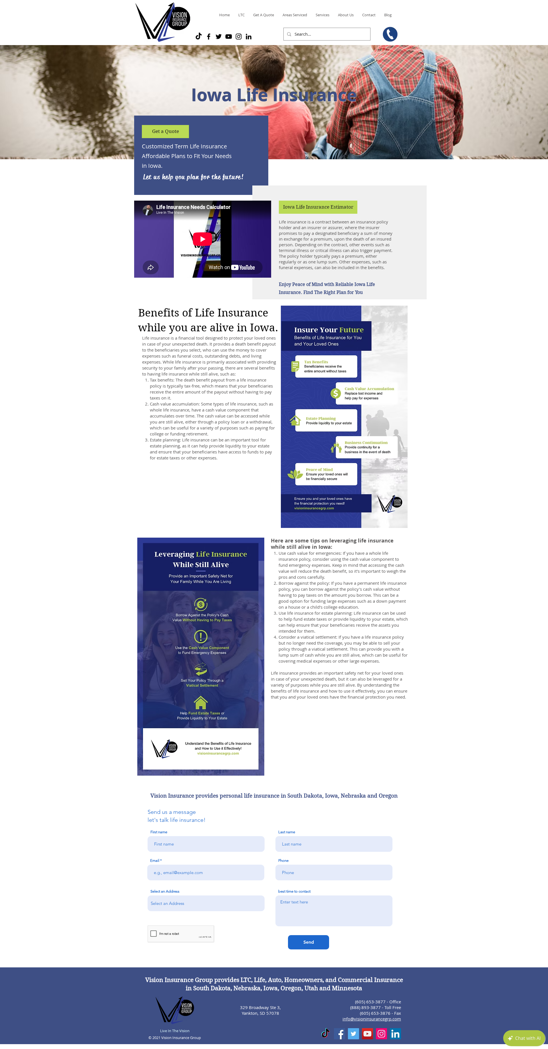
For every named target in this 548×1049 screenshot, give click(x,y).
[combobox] (206, 903)
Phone (283, 860)
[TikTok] (199, 37)
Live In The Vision (175, 1030)
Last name (286, 832)
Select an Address (165, 891)
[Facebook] (209, 37)
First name (158, 832)
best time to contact (294, 891)
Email (154, 860)
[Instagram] (239, 37)
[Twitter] (219, 37)
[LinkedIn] (249, 37)
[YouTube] (229, 37)
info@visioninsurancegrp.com (371, 1019)
